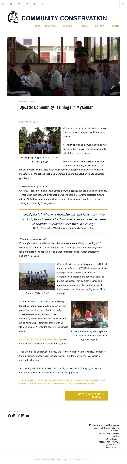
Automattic (85, 460)
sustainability (70, 383)
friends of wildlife (43, 383)
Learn (84, 26)
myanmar (58, 383)
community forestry (63, 380)
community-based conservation (89, 380)
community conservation (39, 380)
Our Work (68, 26)
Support (99, 26)
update (91, 383)
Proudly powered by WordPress (50, 460)
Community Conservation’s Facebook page (40, 339)
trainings (82, 383)
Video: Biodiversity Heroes (90, 395)
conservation (26, 383)
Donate (116, 26)
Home (37, 26)
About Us (50, 26)
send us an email (112, 447)
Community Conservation (64, 18)
